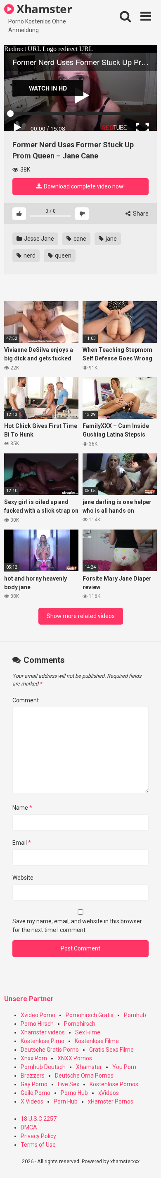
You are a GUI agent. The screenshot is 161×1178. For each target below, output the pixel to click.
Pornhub (135, 1015)
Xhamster (43, 8)
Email (21, 842)
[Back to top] (146, 1161)
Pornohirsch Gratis (90, 1015)
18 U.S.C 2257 (39, 1118)
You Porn (124, 1067)
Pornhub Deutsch (43, 1067)
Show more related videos (81, 616)
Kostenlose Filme (97, 1041)
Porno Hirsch (37, 1023)
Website (22, 877)
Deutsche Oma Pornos (84, 1075)
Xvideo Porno (38, 1015)
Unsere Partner (29, 999)
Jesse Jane (38, 238)
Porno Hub (74, 1093)
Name (22, 807)
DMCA (29, 1127)
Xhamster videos (43, 1032)
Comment (25, 700)
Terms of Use (38, 1144)
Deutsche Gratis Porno (50, 1049)
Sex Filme (87, 1032)
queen (62, 255)
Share (140, 213)
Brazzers (33, 1075)
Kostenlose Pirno (42, 1041)
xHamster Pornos (110, 1101)
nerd (29, 255)
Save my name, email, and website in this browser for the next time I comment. (77, 925)
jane (110, 238)
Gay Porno (34, 1084)
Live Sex (68, 1084)
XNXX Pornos (74, 1058)
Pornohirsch (79, 1023)
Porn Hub (66, 1101)
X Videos (32, 1101)
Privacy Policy (38, 1136)
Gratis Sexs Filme (111, 1049)
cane (79, 238)
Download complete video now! (84, 186)
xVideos (108, 1093)
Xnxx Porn (34, 1058)
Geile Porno (35, 1093)
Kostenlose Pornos (114, 1084)
